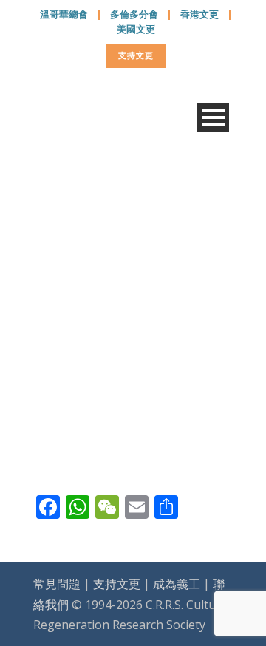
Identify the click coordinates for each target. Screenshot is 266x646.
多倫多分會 (134, 14)
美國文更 (136, 28)
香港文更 (199, 14)
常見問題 (57, 584)
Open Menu (213, 117)
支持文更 (136, 55)
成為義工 (176, 584)
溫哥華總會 (64, 14)
